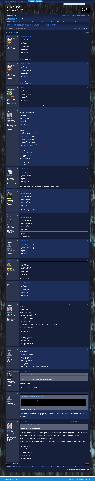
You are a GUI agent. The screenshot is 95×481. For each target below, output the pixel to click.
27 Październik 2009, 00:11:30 (25, 393)
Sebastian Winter (11, 191)
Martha (9, 260)
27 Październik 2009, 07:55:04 (25, 421)
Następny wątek (85, 28)
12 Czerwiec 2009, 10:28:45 (25, 168)
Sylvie (58, 21)
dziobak (9, 240)
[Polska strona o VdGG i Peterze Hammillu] (7, 102)
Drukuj (87, 32)
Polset (8, 168)
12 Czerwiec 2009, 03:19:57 (25, 87)
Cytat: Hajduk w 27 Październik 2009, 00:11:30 (31, 424)
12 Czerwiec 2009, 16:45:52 (25, 240)
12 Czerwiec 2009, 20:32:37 (25, 260)
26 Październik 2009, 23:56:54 (25, 371)
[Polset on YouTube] (7, 182)
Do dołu (8, 32)
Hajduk (9, 349)
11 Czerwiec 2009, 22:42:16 (25, 63)
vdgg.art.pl (69, 15)
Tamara (9, 215)
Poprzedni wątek (76, 28)
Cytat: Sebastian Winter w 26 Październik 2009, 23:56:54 (33, 396)
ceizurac (9, 110)
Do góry (8, 463)
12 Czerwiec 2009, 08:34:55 (25, 110)
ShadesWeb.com (15, 479)
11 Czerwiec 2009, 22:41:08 (25, 36)
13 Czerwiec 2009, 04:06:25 (25, 282)
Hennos (9, 87)
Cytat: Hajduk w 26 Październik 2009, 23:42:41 (31, 374)
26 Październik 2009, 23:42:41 (25, 348)
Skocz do (69, 469)
